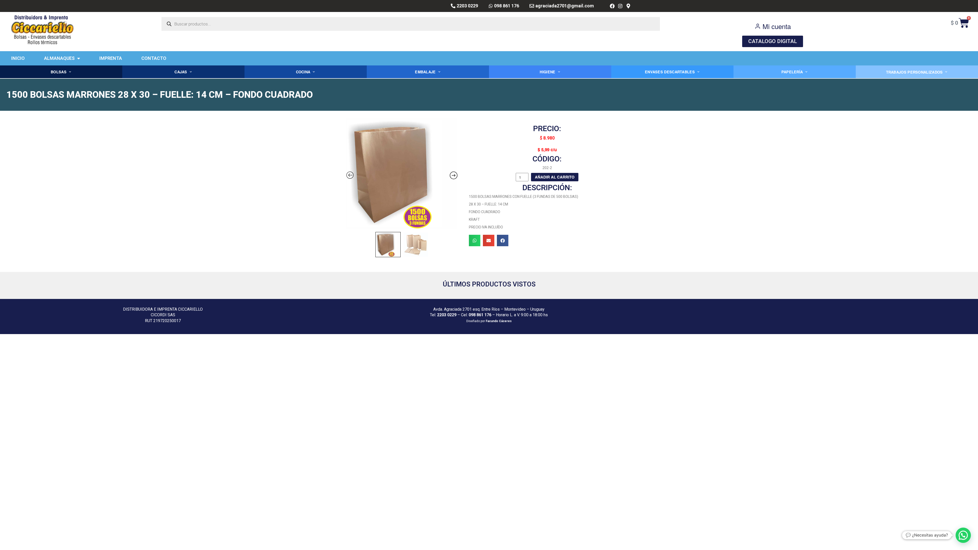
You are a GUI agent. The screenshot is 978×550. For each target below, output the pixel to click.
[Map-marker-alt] (628, 6)
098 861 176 (480, 314)
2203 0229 (446, 314)
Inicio (18, 58)
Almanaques (59, 58)
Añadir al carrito (555, 177)
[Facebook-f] (612, 6)
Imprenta (110, 58)
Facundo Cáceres (499, 321)
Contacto (153, 58)
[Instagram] (620, 6)
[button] (474, 240)
